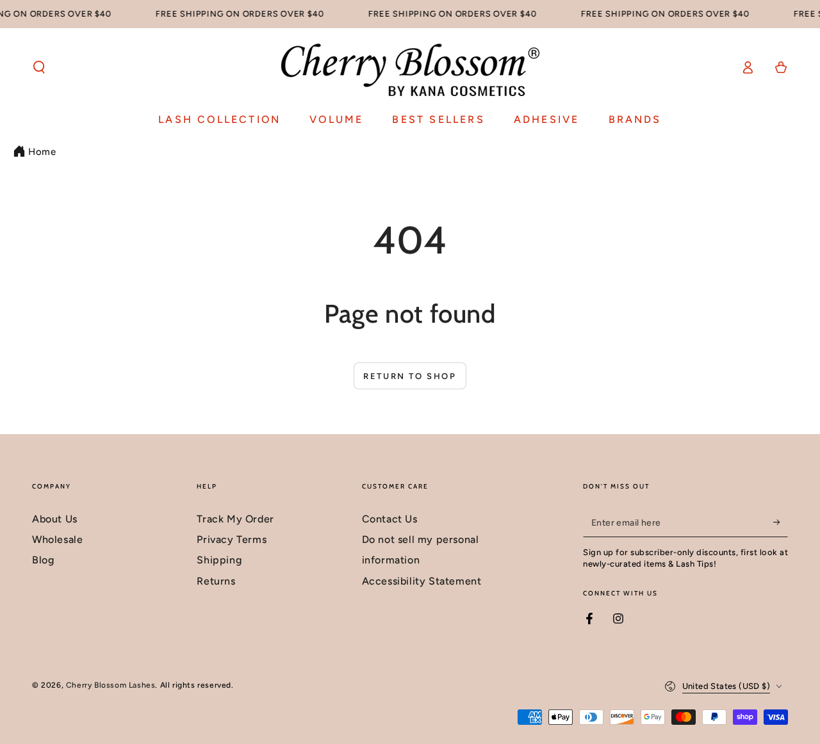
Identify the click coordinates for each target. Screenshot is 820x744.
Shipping (219, 560)
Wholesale (57, 539)
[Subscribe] (780, 522)
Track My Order (235, 519)
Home (42, 152)
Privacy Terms (231, 539)
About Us (55, 519)
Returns (216, 581)
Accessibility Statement (422, 581)
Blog (43, 560)
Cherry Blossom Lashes (111, 685)
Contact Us (390, 519)
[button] (39, 67)
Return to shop (409, 376)
